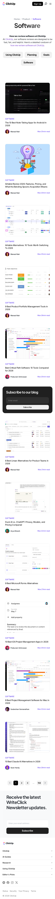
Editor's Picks (9, 874)
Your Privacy (23, 891)
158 (39, 783)
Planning (32, 54)
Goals (46, 54)
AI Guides (7, 857)
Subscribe (27, 407)
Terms (33, 891)
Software (37, 19)
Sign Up (37, 4)
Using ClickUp (13, 54)
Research (7, 863)
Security (13, 891)
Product (26, 19)
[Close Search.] (46, 4)
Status (5, 891)
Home (17, 19)
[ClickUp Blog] (9, 4)
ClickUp (9, 39)
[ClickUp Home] (8, 844)
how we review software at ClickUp (27, 45)
